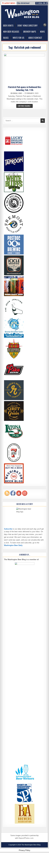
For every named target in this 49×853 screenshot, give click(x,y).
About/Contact (35, 37)
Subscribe (8, 529)
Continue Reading (25, 106)
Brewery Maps (29, 31)
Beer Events (8, 25)
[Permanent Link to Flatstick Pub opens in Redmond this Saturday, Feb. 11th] (24, 69)
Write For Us (18, 37)
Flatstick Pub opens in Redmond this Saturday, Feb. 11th (24, 88)
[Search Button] (44, 24)
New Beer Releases (11, 31)
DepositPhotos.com (26, 838)
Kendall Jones (17, 93)
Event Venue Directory (28, 25)
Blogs (5, 37)
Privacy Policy (24, 850)
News (42, 31)
